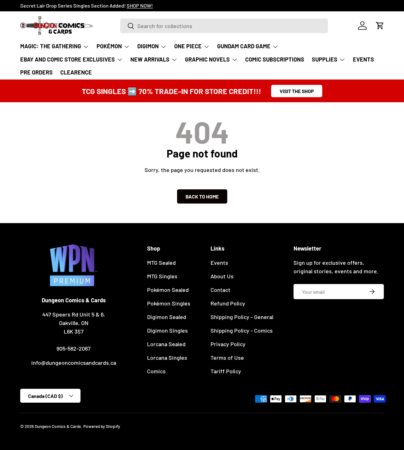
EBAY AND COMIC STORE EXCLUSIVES (67, 59)
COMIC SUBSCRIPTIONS (274, 59)
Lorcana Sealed (166, 343)
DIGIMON (148, 46)
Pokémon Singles (168, 303)
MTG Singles (162, 276)
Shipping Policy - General (242, 316)
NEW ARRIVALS (149, 59)
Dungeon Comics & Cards (58, 426)
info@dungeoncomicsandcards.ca (73, 362)
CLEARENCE (76, 72)
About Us (222, 276)
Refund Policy (228, 303)
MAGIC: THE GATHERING (50, 46)
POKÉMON (109, 46)
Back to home (202, 196)
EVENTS (363, 59)
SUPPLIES (324, 59)
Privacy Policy (228, 343)
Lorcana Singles (167, 357)
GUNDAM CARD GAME (243, 46)
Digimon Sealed (166, 316)
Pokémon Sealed (168, 289)
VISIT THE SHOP (297, 91)
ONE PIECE (188, 46)
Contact (220, 289)
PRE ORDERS (36, 72)
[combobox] (224, 26)
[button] (380, 26)
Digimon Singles (167, 330)
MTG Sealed (161, 262)
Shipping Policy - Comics (242, 330)
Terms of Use (227, 357)
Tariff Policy (226, 371)
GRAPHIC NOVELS (207, 59)
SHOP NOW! (140, 6)
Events (219, 262)
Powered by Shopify (101, 426)
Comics (156, 371)
